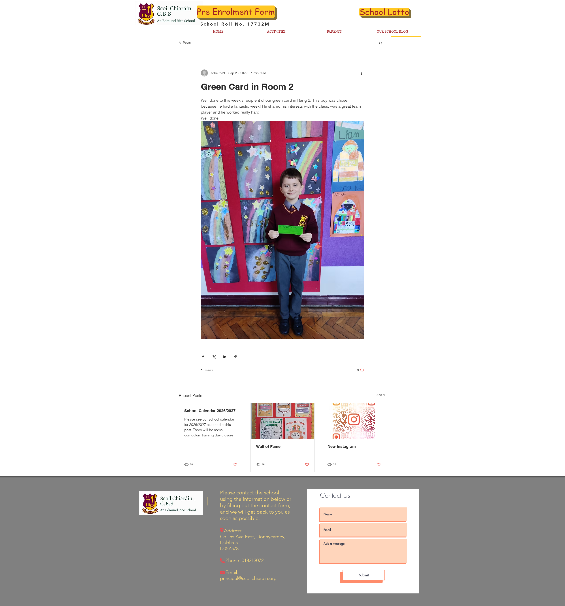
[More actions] (361, 73)
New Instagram (342, 446)
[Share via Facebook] (203, 356)
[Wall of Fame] (283, 421)
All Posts (185, 43)
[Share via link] (235, 356)
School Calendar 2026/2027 (209, 410)
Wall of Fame (268, 446)
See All (381, 395)
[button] (381, 43)
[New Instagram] (354, 421)
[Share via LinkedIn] (224, 356)
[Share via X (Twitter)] (214, 356)
